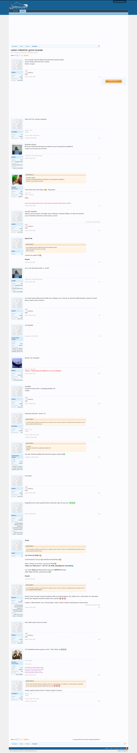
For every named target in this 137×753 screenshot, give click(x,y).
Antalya (21, 136)
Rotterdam (20, 375)
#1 (99, 76)
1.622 (21, 191)
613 (22, 518)
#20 (99, 701)
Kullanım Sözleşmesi (123, 750)
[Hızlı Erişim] (98, 46)
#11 (99, 403)
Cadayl (14, 187)
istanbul (21, 345)
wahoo (25, 52)
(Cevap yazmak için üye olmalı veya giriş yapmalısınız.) (86, 739)
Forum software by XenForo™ (23, 750)
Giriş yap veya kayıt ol (119, 1)
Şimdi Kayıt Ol (113, 81)
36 (22, 254)
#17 (99, 607)
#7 (99, 281)
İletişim (107, 748)
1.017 (21, 343)
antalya (21, 76)
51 (22, 75)
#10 (99, 373)
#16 (99, 579)
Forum (23, 11)
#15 (99, 513)
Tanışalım (16, 52)
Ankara (21, 193)
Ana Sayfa (15, 11)
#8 (99, 315)
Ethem (14, 370)
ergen (13, 251)
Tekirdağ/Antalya (19, 161)
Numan (14, 515)
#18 (99, 639)
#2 (99, 138)
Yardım (111, 748)
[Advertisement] (55, 30)
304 (22, 160)
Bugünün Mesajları (15, 13)
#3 (99, 158)
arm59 (13, 157)
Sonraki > (26, 55)
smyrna (14, 662)
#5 (99, 230)
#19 (99, 674)
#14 (99, 492)
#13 (99, 457)
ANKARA (20, 520)
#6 (99, 262)
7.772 (21, 667)
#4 (99, 205)
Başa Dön (122, 748)
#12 (99, 437)
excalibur (14, 132)
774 (22, 134)
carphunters (15, 338)
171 (22, 373)
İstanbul (21, 669)
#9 (99, 336)
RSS (126, 748)
